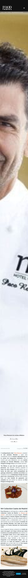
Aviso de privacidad (24, 574)
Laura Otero (15, 439)
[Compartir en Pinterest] (26, 448)
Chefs (5, 12)
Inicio (2, 12)
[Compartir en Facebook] (25, 448)
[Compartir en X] (24, 448)
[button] (24, 8)
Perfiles (9, 12)
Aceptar (18, 573)
